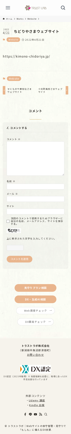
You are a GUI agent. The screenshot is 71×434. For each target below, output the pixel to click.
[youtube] (35, 414)
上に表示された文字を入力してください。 (32, 238)
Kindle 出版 (37, 405)
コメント (14, 139)
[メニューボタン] (8, 8)
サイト (11, 206)
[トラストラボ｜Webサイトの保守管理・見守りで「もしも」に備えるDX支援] (35, 8)
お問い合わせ (35, 355)
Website (13, 39)
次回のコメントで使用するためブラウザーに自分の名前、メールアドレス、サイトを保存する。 (37, 221)
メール (12, 193)
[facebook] (25, 414)
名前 (11, 181)
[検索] (46, 414)
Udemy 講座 (37, 400)
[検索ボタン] (63, 8)
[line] (30, 414)
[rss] (41, 414)
